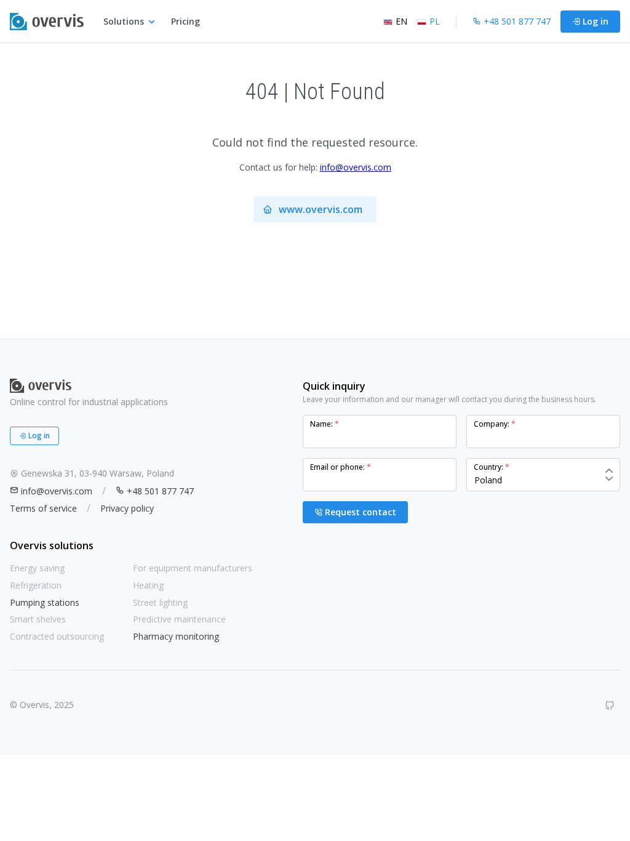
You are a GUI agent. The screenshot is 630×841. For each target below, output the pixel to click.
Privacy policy (127, 508)
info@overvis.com (355, 167)
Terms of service (43, 508)
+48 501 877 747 (160, 491)
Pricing (185, 21)
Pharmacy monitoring (176, 636)
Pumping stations (44, 602)
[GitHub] (609, 705)
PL (434, 21)
